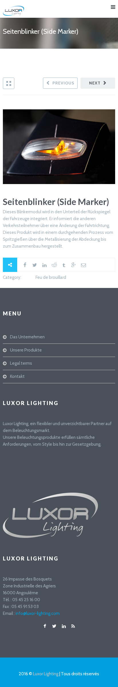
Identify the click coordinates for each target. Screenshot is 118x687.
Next (95, 83)
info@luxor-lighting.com (37, 613)
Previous (63, 83)
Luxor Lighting (45, 673)
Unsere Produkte (26, 350)
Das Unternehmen (27, 336)
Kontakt (17, 376)
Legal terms (21, 363)
